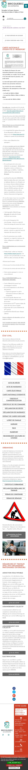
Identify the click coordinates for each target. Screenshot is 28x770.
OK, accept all (15, 762)
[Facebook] (3, 17)
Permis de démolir (13, 498)
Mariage (14, 424)
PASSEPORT (14, 432)
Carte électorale (14, 391)
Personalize (14, 768)
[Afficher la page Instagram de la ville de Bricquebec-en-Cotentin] (8, 734)
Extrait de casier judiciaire (14, 416)
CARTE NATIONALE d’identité (14, 394)
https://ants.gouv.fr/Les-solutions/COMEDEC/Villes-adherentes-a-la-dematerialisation (13, 158)
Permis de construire (14, 494)
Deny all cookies (15, 765)
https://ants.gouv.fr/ (18, 134)
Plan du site (22, 757)
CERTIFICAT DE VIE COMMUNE (14, 404)
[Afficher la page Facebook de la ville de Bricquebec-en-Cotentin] (3, 734)
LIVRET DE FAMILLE (14, 420)
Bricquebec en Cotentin (11, 757)
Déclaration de (11, 408)
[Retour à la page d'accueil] (13, 4)
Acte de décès (14, 383)
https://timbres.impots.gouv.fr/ (12, 253)
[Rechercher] (24, 18)
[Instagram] (3, 20)
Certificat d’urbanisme (14, 484)
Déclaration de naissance (14, 412)
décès (20, 408)
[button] (26, 6)
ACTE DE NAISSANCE (13, 387)
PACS (14, 428)
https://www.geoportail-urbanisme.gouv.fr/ (12, 481)
